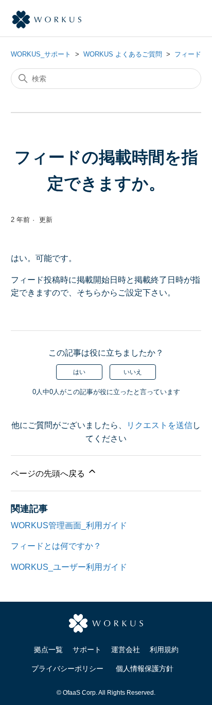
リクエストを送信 (159, 425)
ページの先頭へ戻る (49, 473)
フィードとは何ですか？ (56, 546)
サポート (87, 649)
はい (79, 372)
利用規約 (164, 649)
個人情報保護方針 (144, 668)
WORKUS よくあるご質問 (122, 54)
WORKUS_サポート (41, 54)
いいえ (132, 372)
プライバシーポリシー (67, 668)
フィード (187, 54)
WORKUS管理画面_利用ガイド (69, 525)
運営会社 (125, 649)
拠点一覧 (48, 649)
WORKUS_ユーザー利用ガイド (69, 567)
